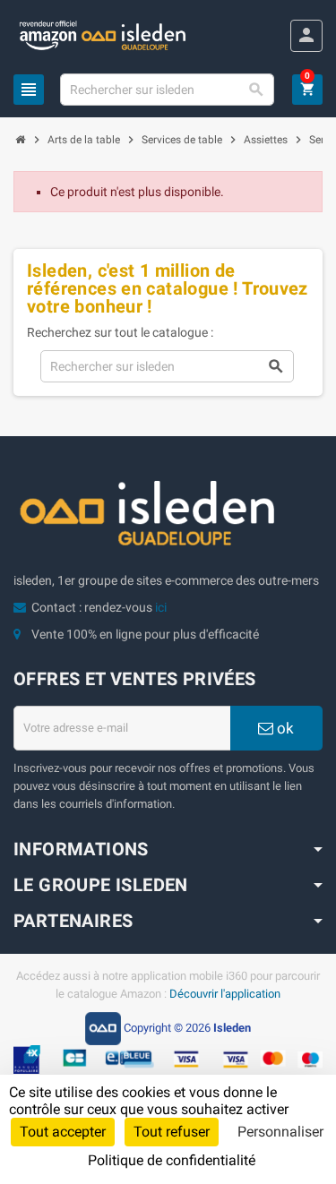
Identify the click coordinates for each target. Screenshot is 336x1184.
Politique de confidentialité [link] (171, 1160)
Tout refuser (172, 1131)
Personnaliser (280, 1131)
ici (161, 607)
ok (283, 728)
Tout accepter (63, 1131)
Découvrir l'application (224, 993)
